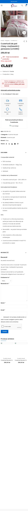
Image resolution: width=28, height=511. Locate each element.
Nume (3, 303)
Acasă (2, 40)
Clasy (7, 140)
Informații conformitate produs (10, 90)
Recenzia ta (5, 283)
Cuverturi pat (11, 137)
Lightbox (24, 33)
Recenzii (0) (5, 252)
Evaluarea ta (5, 277)
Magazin (7, 40)
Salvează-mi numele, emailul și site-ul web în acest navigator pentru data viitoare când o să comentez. (13, 319)
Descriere (4, 152)
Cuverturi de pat (14, 40)
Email (3, 310)
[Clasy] (7, 66)
